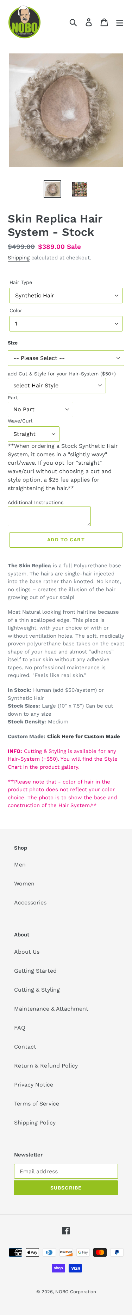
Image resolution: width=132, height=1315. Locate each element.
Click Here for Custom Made (83, 736)
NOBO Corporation (75, 1291)
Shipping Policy (35, 1122)
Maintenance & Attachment (51, 1008)
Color (16, 310)
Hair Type (21, 282)
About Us (26, 951)
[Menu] (119, 22)
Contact (25, 1046)
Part (13, 397)
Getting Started (35, 970)
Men (20, 864)
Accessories (30, 902)
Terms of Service (36, 1103)
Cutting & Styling (37, 989)
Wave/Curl (20, 421)
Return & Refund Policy (46, 1065)
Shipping (19, 257)
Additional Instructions (35, 502)
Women (24, 883)
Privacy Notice (33, 1084)
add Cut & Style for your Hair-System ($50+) (62, 373)
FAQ (19, 1027)
